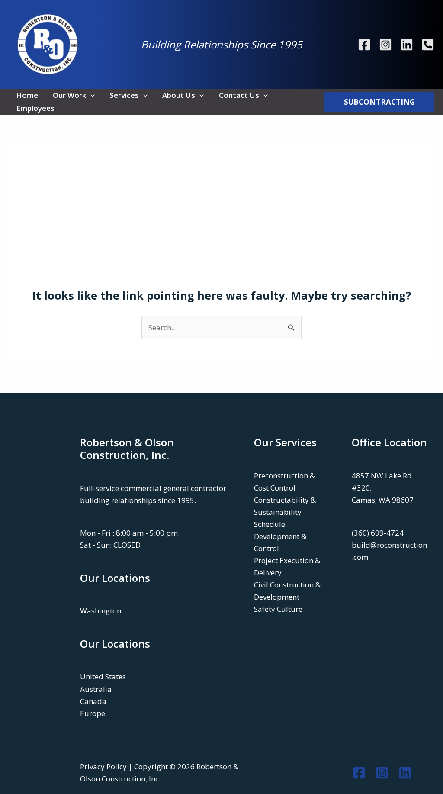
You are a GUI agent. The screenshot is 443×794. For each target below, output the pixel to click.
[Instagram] (385, 44)
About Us (178, 95)
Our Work (69, 95)
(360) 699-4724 (378, 533)
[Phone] (427, 44)
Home (27, 95)
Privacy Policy (103, 766)
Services (124, 95)
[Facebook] (364, 44)
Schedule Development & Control (280, 536)
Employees (35, 108)
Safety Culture (278, 609)
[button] (90, 95)
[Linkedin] (406, 44)
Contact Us (239, 95)
